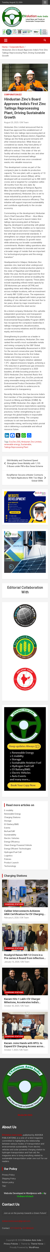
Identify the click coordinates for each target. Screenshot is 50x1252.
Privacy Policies (11, 1244)
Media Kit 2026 (25, 1115)
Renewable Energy (12, 814)
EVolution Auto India (32, 1240)
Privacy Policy (8, 1175)
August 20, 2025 (11, 122)
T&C (4, 1186)
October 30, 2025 (11, 1006)
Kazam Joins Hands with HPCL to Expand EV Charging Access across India (24, 1046)
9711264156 (16, 1228)
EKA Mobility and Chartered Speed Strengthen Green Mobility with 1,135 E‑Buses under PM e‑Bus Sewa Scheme (25, 463)
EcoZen (12, 442)
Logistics (8, 855)
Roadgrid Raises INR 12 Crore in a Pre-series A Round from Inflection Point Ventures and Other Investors (24, 958)
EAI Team (24, 122)
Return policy (8, 1182)
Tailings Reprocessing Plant (16, 447)
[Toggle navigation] (5, 40)
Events (7, 828)
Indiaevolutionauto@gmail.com (16, 1221)
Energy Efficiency (12, 841)
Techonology (10, 866)
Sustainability (10, 835)
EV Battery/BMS (11, 824)
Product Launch (11, 862)
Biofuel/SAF (9, 831)
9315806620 (28, 1228)
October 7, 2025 (11, 1050)
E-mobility (8, 810)
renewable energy (12, 444)
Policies (7, 859)
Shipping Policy (9, 1178)
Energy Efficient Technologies (17, 848)
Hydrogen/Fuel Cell (12, 852)
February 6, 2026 (11, 918)
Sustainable (26, 444)
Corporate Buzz (13, 94)
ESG (18, 442)
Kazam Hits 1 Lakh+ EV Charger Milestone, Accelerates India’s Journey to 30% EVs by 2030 (22, 1002)
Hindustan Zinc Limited (31, 442)
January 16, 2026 (11, 962)
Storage (7, 821)
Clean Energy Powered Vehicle (18, 845)
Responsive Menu (45, 2)
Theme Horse (37, 1244)
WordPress (34, 1247)
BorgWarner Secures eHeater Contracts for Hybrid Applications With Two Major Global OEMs (25, 478)
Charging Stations (12, 817)
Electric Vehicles (11, 838)
